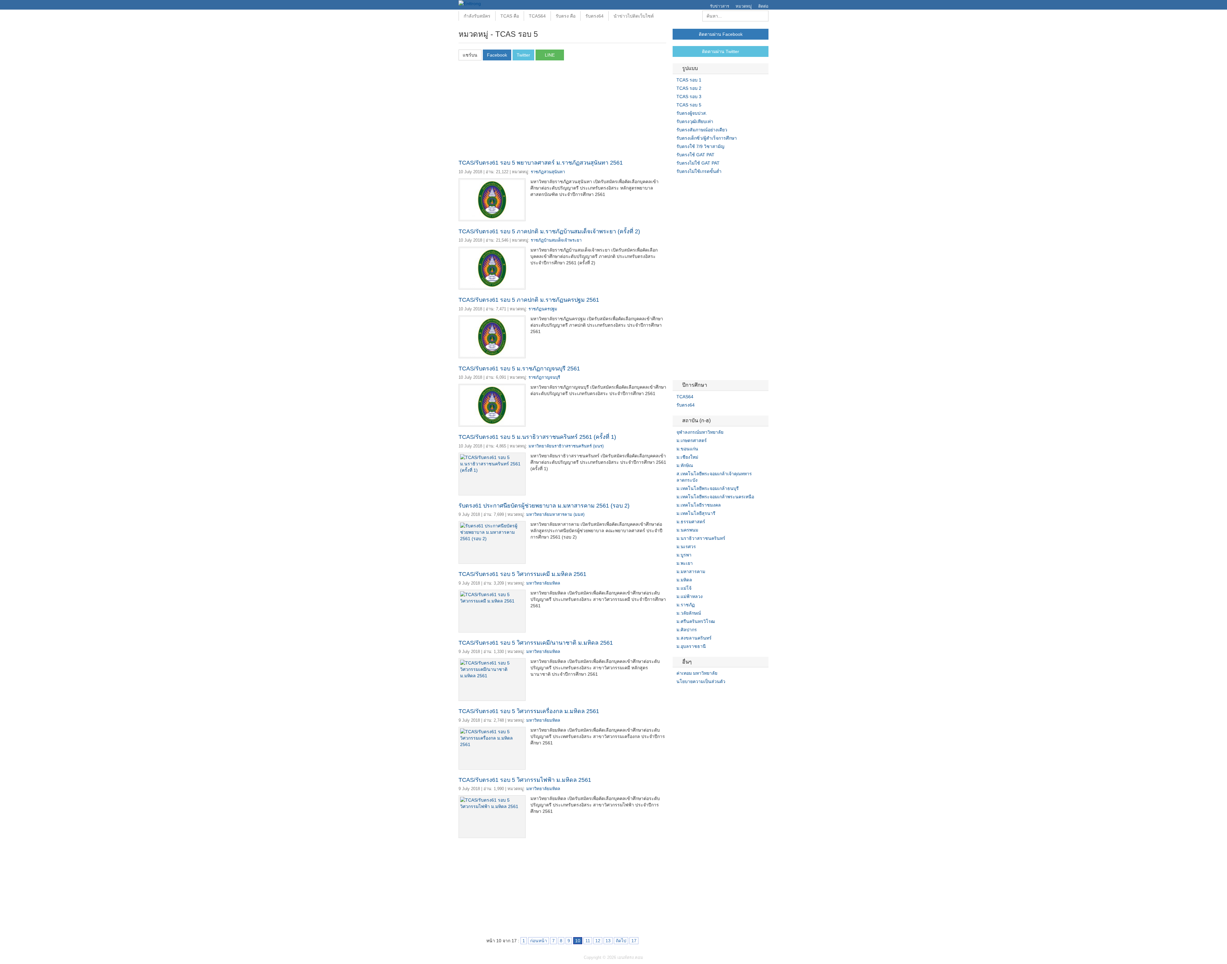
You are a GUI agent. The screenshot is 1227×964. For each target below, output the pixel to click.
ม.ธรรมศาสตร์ (690, 521)
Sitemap (698, 694)
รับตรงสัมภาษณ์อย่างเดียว (701, 129)
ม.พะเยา (684, 563)
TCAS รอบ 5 (688, 104)
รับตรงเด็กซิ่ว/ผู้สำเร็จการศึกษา (706, 138)
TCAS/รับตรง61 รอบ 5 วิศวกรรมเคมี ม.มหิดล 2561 (522, 574)
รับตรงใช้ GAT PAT (695, 154)
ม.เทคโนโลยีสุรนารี (695, 513)
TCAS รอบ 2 (688, 88)
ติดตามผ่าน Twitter (720, 51)
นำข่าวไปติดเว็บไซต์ (634, 16)
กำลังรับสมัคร (477, 16)
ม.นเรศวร (686, 546)
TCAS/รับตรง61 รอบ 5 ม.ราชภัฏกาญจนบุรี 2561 (519, 368)
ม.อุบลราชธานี (691, 646)
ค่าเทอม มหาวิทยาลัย (696, 673)
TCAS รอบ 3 (688, 96)
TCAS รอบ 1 (688, 79)
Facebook (675, 694)
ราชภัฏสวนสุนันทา (548, 171)
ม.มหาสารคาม (690, 571)
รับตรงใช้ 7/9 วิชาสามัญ (700, 146)
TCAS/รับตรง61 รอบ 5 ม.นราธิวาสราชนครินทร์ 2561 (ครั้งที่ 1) (537, 437)
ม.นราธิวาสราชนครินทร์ (700, 538)
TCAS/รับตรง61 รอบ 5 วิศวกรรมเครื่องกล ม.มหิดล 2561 (529, 711)
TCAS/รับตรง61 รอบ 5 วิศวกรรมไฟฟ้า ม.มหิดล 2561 (525, 780)
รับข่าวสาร (719, 6)
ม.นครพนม (687, 530)
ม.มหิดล (684, 579)
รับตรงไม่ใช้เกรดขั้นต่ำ (699, 171)
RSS (690, 694)
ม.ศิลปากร (686, 629)
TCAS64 (537, 16)
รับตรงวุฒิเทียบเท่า (694, 121)
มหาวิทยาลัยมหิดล (543, 583)
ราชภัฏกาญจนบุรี (544, 377)
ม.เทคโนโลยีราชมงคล (698, 505)
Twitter (682, 694)
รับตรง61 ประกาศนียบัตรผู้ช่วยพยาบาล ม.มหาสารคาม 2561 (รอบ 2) (544, 505)
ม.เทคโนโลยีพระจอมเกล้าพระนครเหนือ (715, 496)
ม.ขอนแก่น (687, 448)
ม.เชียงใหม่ (687, 457)
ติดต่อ (763, 6)
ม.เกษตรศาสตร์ (691, 440)
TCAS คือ (509, 16)
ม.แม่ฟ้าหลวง (689, 596)
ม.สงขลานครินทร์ (694, 638)
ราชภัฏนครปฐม (543, 309)
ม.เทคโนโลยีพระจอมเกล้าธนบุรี (707, 488)
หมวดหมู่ (744, 6)
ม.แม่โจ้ (683, 588)
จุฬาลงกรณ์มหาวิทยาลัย (699, 432)
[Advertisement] (562, 111)
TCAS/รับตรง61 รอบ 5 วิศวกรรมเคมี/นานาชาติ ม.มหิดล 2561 (536, 643)
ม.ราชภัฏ (685, 604)
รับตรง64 (594, 16)
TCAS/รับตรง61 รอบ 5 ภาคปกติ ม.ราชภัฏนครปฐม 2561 (529, 300)
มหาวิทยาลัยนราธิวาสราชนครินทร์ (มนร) (566, 446)
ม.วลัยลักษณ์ (688, 613)
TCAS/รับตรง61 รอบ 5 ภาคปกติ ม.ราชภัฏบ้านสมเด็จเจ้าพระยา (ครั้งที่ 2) (549, 231)
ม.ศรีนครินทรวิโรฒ (695, 621)
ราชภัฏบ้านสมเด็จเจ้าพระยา (556, 240)
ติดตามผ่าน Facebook (721, 34)
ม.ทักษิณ (684, 465)
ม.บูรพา (683, 554)
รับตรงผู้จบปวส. (691, 113)
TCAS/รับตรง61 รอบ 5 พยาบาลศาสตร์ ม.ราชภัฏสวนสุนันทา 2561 (541, 162)
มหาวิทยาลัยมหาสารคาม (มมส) (555, 514)
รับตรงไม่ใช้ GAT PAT (698, 163)
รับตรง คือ (565, 16)
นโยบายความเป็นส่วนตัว (700, 681)
